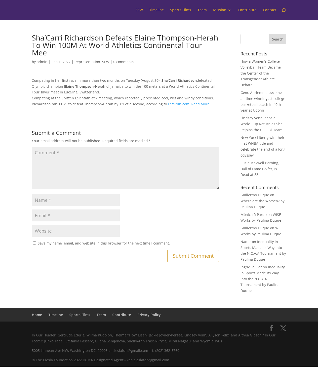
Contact (269, 10)
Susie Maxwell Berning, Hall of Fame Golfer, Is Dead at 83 (259, 169)
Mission (219, 10)
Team (202, 10)
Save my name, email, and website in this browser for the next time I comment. (104, 243)
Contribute (247, 10)
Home (37, 314)
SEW (139, 10)
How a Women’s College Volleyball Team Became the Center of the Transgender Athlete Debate (260, 73)
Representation (87, 61)
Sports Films (180, 10)
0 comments (123, 61)
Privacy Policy (149, 314)
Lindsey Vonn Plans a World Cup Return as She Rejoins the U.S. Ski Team (261, 124)
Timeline (156, 10)
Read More (200, 104)
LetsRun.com (178, 104)
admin (42, 61)
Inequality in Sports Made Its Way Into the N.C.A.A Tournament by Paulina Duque (262, 279)
